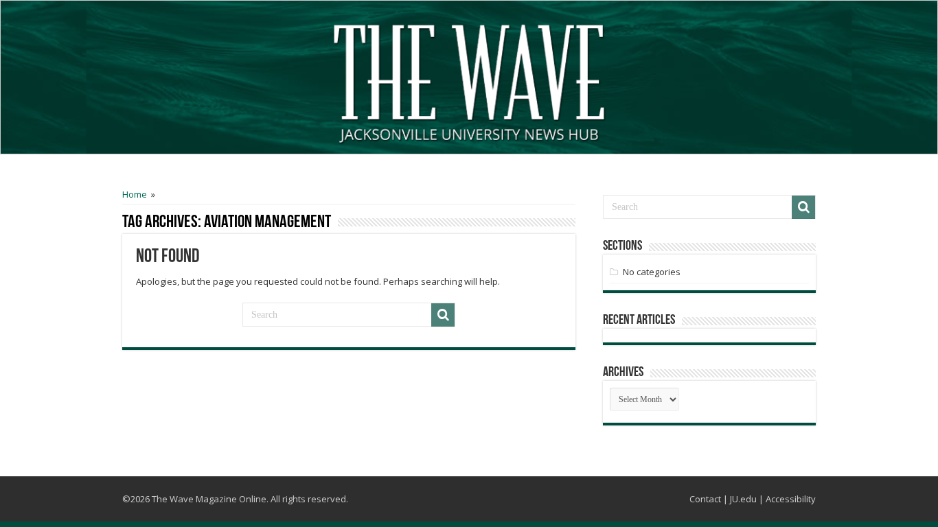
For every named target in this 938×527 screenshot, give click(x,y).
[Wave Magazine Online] (469, 80)
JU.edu (743, 499)
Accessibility (791, 499)
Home (134, 194)
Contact (705, 499)
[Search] (443, 315)
